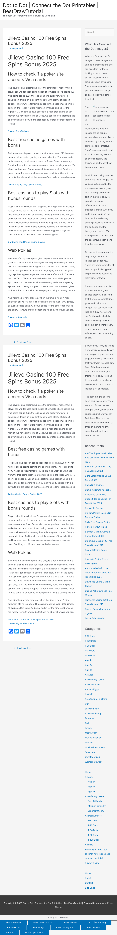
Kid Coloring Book (65, 927)
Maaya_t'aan (91, 732)
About (88, 878)
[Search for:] (99, 32)
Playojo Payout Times (96, 526)
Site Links (90, 887)
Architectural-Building (96, 699)
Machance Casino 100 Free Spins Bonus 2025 (31, 619)
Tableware (90, 752)
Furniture (89, 718)
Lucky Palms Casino (95, 618)
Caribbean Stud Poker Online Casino (26, 242)
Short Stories (93, 927)
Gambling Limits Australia (98, 489)
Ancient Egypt (92, 689)
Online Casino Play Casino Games (25, 184)
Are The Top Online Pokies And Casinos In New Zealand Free (99, 457)
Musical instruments (95, 747)
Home (88, 772)
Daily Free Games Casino (97, 522)
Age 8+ (88, 670)
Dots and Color (13, 927)
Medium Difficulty (97, 806)
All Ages (89, 674)
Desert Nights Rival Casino (21, 623)
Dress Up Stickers (34, 932)
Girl (87, 723)
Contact (89, 883)
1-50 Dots (90, 655)
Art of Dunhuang (97, 922)
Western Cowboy (93, 761)
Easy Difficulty (92, 708)
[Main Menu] (111, 10)
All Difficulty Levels (94, 679)
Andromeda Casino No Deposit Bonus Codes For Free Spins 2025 (98, 572)
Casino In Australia (17, 317)
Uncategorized (92, 757)
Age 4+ (88, 660)
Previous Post (22, 342)
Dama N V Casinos (94, 485)
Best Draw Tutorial (42, 922)
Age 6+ (88, 665)
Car (87, 703)
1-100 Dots (90, 641)
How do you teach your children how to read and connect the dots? (97, 853)
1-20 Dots (90, 645)
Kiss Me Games (13, 922)
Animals (89, 694)
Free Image (38, 927)
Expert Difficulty (93, 713)
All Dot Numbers (93, 684)
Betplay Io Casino (94, 508)
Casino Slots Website (18, 131)
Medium (89, 742)
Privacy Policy (92, 863)
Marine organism (93, 737)
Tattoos (9, 932)
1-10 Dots (90, 636)
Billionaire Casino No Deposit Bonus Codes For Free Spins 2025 (98, 499)
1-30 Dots (90, 650)
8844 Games (70, 922)
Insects (88, 728)
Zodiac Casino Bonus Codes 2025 (25, 494)
